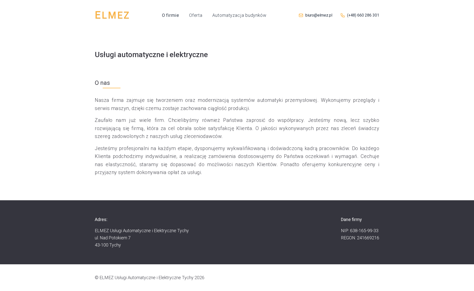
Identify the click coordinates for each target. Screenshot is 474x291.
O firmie (170, 15)
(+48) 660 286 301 (363, 15)
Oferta (195, 15)
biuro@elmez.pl (318, 15)
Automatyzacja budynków (239, 15)
